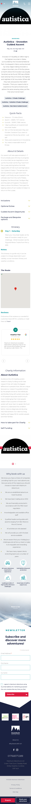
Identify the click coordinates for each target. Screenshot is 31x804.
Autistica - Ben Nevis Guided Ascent (15, 106)
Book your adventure (23, 800)
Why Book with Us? (15, 743)
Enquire (8, 800)
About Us (15, 740)
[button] (15, 289)
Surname (4, 673)
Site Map (15, 792)
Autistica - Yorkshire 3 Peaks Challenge (15, 102)
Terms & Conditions (15, 788)
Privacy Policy (15, 785)
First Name (4, 663)
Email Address (6, 653)
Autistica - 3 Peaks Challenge (15, 98)
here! (9, 321)
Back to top (15, 607)
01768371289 (15, 756)
